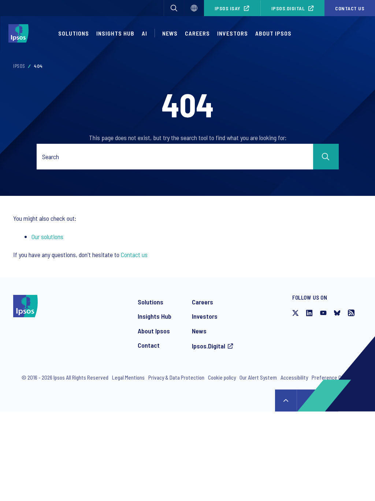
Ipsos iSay (228, 8)
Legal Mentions (128, 377)
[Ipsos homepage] (20, 33)
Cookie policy (222, 377)
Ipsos (19, 66)
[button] (174, 8)
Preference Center (333, 377)
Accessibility (294, 377)
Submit (326, 156)
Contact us (349, 8)
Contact (149, 345)
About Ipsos (154, 331)
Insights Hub (154, 316)
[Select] (194, 8)
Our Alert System (258, 377)
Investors (205, 316)
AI (144, 33)
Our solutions (47, 237)
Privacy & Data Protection (176, 377)
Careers (197, 33)
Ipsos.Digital (288, 8)
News (199, 331)
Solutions (73, 33)
